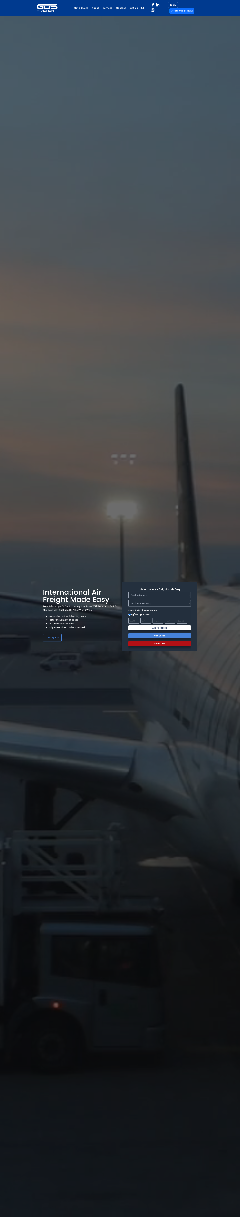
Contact (121, 8)
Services (107, 8)
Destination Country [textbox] (141, 603)
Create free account (182, 10)
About (95, 8)
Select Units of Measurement (143, 610)
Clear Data (159, 643)
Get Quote (159, 635)
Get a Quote (81, 8)
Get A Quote (52, 637)
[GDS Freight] (38, 8)
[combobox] (159, 595)
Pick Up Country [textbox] (139, 595)
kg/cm (134, 614)
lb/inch (146, 614)
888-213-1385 (137, 8)
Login (173, 5)
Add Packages (159, 627)
